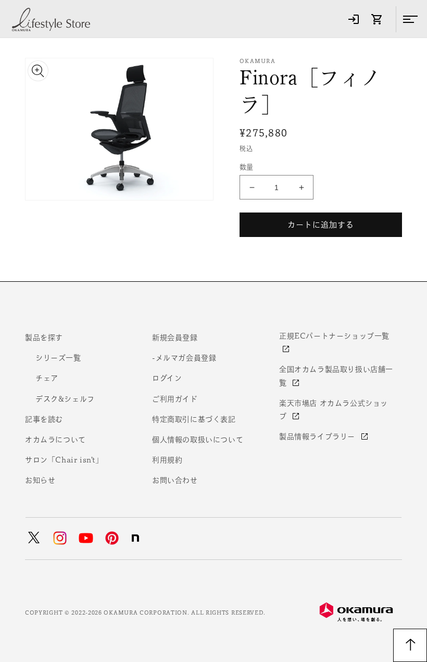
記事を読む (44, 419)
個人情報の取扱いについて (197, 439)
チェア (46, 378)
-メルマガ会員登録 (184, 357)
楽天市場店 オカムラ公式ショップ (333, 409)
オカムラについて (55, 439)
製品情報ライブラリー (318, 436)
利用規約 (167, 460)
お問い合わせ (175, 480)
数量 (247, 167)
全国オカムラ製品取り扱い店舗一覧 (336, 376)
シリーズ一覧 (58, 357)
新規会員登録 (175, 337)
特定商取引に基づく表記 (194, 419)
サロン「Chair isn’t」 (64, 460)
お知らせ (40, 480)
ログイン (167, 378)
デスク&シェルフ (65, 399)
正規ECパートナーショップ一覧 (334, 336)
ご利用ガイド (175, 399)
